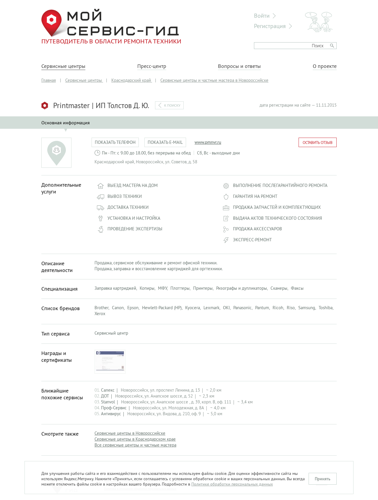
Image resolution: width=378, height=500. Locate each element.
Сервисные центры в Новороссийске (129, 433)
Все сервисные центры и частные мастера (135, 445)
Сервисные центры (63, 66)
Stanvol (108, 402)
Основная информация (65, 123)
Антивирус (111, 413)
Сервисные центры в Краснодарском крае (135, 439)
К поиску (172, 105)
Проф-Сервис (114, 408)
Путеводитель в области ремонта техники (111, 41)
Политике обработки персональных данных (232, 484)
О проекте (325, 66)
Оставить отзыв (318, 142)
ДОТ (105, 396)
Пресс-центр (151, 66)
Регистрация (270, 26)
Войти (262, 15)
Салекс (108, 390)
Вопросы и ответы (239, 66)
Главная (48, 80)
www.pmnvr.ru (208, 142)
